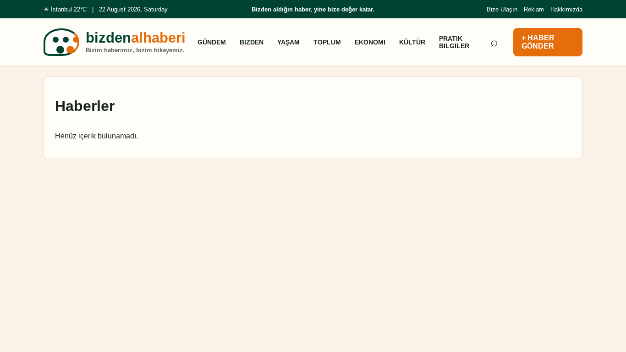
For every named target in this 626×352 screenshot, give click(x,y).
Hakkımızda (566, 9)
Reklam (534, 9)
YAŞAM (288, 42)
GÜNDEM (212, 42)
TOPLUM (327, 42)
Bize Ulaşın (502, 9)
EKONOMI (370, 42)
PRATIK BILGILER (454, 42)
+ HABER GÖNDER (538, 42)
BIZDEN (252, 42)
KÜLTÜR (412, 42)
